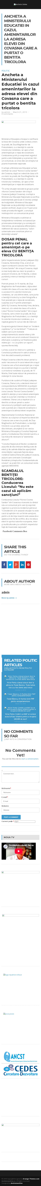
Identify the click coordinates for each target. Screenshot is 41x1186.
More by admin (8, 598)
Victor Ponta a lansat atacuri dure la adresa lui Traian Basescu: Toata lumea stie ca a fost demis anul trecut (20, 685)
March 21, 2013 (20, 112)
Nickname (6, 788)
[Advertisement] (20, 629)
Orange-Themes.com (31, 1179)
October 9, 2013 (20, 690)
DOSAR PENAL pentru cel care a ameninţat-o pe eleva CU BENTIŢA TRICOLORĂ (18, 247)
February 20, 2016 (20, 722)
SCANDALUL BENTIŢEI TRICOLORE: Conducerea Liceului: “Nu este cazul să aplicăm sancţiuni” (17, 483)
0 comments (7, 114)
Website (5, 806)
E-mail (5, 797)
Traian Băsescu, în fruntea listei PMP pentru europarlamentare (20, 700)
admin (7, 112)
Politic (6, 70)
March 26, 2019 (20, 704)
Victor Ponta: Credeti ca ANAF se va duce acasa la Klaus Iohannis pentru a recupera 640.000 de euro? (20, 716)
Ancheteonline (17, 1183)
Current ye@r (8, 821)
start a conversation (29, 759)
